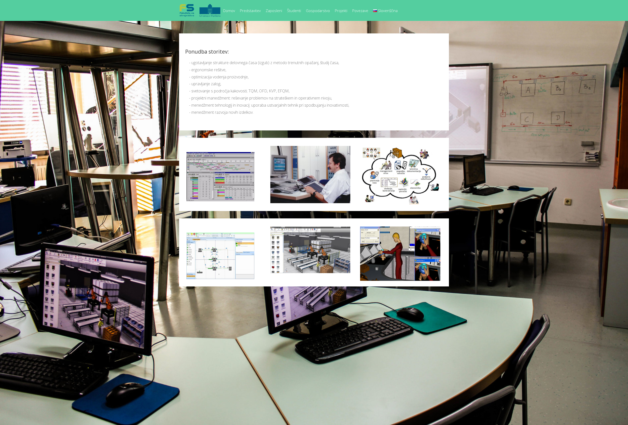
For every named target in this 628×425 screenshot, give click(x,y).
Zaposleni (274, 10)
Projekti (341, 10)
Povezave (360, 10)
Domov (229, 10)
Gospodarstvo (318, 10)
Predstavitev (250, 10)
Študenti (294, 10)
